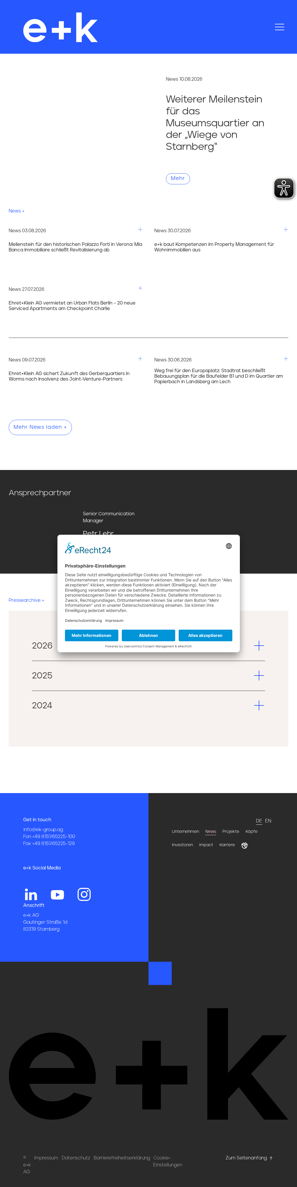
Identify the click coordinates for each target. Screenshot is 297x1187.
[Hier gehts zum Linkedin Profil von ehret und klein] (30, 894)
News (210, 832)
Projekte (230, 832)
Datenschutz (76, 1158)
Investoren (182, 845)
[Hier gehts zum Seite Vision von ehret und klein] (244, 845)
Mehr (178, 178)
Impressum (46, 1158)
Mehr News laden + (40, 427)
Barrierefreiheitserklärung (122, 1158)
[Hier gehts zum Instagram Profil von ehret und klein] (84, 894)
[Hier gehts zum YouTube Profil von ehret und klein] (57, 894)
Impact (206, 845)
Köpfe (252, 832)
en (268, 821)
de (259, 821)
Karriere (227, 845)
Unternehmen (185, 832)
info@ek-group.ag (43, 829)
